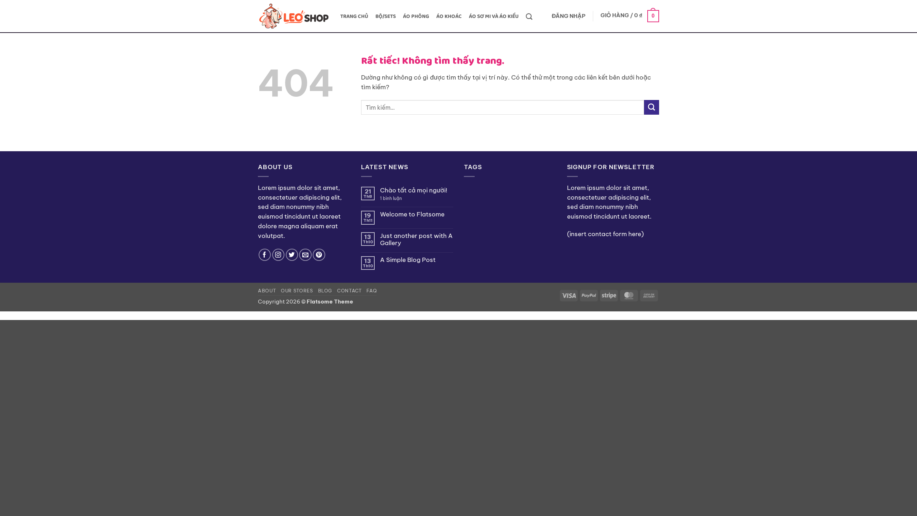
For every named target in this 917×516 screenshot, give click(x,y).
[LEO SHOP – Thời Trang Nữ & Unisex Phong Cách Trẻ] (294, 16)
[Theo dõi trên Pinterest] (319, 255)
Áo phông (416, 16)
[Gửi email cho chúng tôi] (305, 255)
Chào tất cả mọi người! (413, 190)
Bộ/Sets (385, 16)
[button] (569, 16)
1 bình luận (397, 198)
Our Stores (297, 290)
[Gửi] (651, 107)
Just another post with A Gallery (416, 239)
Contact (349, 290)
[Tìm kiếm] (529, 16)
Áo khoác (449, 16)
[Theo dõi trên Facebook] (265, 255)
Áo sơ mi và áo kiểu (494, 16)
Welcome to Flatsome (412, 214)
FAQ (371, 290)
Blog (325, 290)
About (267, 290)
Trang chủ (354, 16)
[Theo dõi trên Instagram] (278, 255)
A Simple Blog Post (408, 259)
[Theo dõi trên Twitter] (292, 255)
